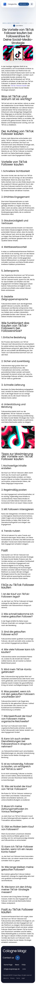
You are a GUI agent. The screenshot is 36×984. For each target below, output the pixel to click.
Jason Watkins (19, 25)
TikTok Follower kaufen (19, 86)
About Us (6, 978)
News (17, 965)
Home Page (8, 965)
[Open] (31, 4)
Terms (18, 978)
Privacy (12, 978)
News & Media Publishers (11, 23)
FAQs (24, 965)
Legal (23, 978)
